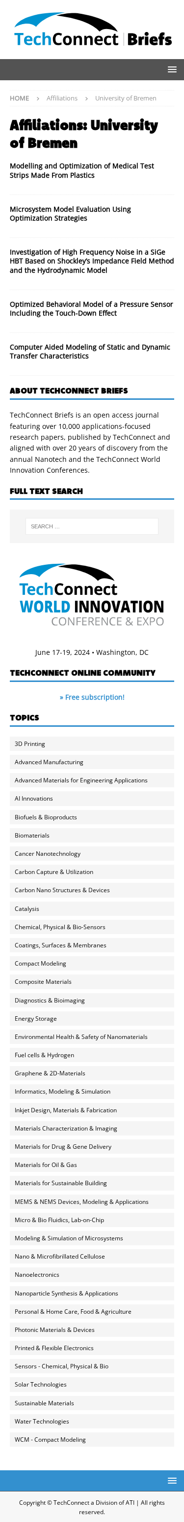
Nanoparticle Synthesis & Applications (66, 1293)
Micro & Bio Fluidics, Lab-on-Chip (59, 1220)
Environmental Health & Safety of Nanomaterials (81, 1037)
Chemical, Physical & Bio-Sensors (60, 927)
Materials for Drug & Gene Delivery (63, 1146)
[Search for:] (92, 526)
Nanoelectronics (37, 1274)
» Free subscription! (92, 697)
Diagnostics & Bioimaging (50, 1000)
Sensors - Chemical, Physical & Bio (61, 1366)
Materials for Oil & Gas (46, 1165)
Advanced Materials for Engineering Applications (81, 780)
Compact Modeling (40, 963)
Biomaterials (32, 835)
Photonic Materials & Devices (55, 1330)
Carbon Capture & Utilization (54, 872)
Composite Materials (43, 981)
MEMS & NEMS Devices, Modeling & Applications (82, 1202)
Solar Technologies (41, 1384)
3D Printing (30, 744)
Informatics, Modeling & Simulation (62, 1091)
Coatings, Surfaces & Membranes (60, 945)
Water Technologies (42, 1421)
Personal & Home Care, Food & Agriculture (73, 1311)
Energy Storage (36, 1018)
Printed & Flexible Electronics (54, 1348)
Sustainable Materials (44, 1403)
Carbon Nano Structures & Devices (62, 890)
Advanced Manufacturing (49, 762)
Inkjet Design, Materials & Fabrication (66, 1110)
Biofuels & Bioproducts (46, 817)
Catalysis (27, 909)
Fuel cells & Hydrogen (44, 1055)
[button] (170, 69)
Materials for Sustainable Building (61, 1183)
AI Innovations (34, 798)
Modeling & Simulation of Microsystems (69, 1238)
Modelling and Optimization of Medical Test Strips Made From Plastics (82, 170)
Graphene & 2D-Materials (50, 1073)
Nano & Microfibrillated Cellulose (60, 1256)
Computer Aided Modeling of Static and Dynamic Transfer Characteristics (90, 351)
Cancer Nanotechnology (47, 853)
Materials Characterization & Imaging (66, 1128)
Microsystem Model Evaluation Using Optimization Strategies (70, 213)
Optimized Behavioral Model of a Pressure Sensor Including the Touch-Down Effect (91, 308)
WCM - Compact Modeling (50, 1439)
